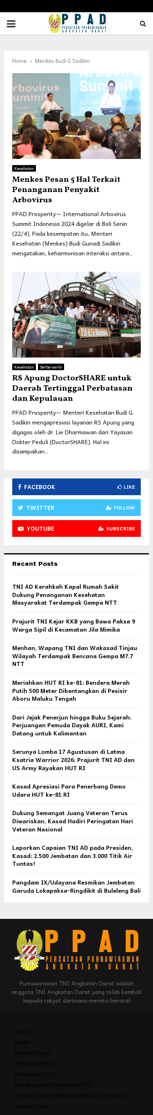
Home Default (33, 1052)
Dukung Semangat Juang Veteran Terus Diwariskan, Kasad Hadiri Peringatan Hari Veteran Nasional (72, 820)
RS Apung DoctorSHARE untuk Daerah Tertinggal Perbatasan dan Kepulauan (72, 388)
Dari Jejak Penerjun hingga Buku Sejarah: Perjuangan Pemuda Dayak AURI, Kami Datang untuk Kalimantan (71, 725)
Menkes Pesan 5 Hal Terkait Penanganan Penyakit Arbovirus (66, 190)
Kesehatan (24, 168)
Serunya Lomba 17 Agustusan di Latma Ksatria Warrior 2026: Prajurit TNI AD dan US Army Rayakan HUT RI (73, 759)
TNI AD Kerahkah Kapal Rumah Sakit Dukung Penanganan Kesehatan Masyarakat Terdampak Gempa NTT (65, 594)
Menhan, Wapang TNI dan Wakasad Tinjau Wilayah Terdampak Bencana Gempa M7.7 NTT (74, 655)
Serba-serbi (51, 367)
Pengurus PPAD (35, 1073)
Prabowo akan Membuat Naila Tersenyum (70, 1094)
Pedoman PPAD (35, 1063)
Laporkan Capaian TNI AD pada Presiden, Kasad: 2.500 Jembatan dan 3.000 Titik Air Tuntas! (72, 855)
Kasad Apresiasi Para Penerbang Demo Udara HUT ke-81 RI (69, 790)
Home (22, 1031)
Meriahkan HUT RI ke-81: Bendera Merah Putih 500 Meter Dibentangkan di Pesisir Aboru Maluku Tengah (71, 690)
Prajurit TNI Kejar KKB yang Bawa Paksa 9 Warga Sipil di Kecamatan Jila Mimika (73, 625)
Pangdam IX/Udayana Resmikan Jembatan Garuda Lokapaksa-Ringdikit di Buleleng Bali (76, 886)
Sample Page (32, 1105)
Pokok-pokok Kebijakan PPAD (53, 1084)
